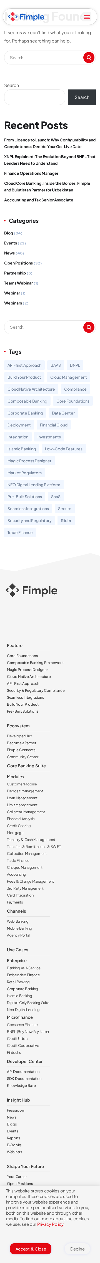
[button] (86, 16)
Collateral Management (26, 812)
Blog (8, 232)
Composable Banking (27, 400)
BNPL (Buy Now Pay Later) (28, 1031)
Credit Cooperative (23, 1045)
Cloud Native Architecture (31, 388)
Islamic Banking (22, 448)
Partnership (15, 272)
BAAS (56, 365)
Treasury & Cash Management (31, 839)
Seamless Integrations (28, 508)
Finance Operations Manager (31, 173)
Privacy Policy (50, 1224)
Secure (64, 508)
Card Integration (20, 895)
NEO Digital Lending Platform (34, 484)
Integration (18, 436)
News (9, 252)
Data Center (63, 412)
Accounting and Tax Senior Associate (38, 199)
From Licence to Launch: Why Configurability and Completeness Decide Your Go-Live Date (50, 143)
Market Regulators (25, 472)
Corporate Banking (25, 412)
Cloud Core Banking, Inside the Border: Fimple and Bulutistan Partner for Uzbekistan (47, 186)
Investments (49, 436)
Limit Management (22, 805)
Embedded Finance (23, 975)
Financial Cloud (54, 424)
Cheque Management (24, 867)
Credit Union (17, 1038)
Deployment (19, 424)
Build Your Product (24, 377)
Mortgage (15, 832)
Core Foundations (72, 400)
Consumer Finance (22, 1024)
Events (10, 242)
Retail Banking (18, 982)
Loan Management (22, 798)
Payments (15, 902)
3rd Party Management (25, 888)
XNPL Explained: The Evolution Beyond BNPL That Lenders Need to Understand (50, 160)
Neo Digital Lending (23, 1009)
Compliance (75, 388)
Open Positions (18, 262)
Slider (66, 520)
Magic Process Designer (29, 460)
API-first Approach (24, 365)
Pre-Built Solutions (25, 496)
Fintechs (14, 1052)
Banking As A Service (24, 968)
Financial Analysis (21, 819)
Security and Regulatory (30, 520)
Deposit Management (25, 791)
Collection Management (27, 853)
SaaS (56, 496)
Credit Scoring (19, 825)
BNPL (75, 365)
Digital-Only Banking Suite (28, 1002)
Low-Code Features (63, 448)
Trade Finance (20, 532)
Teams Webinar (18, 282)
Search (11, 85)
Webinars (13, 302)
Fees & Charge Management (30, 881)
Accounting (16, 874)
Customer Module (22, 784)
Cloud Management (68, 377)
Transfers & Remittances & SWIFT (34, 846)
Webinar (12, 292)
